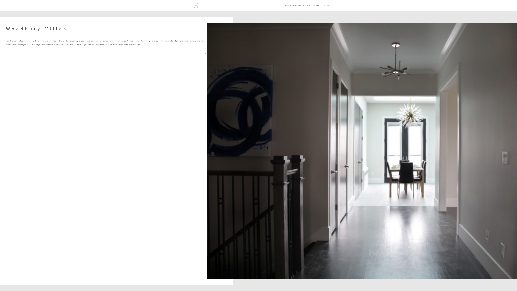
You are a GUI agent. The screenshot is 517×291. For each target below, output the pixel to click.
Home (288, 5)
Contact (326, 5)
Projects (298, 5)
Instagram (313, 5)
